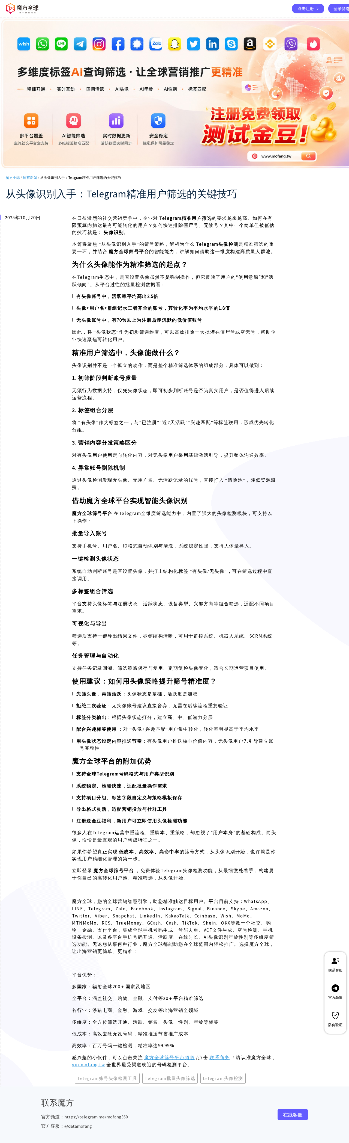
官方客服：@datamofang (66, 1126)
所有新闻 (30, 177)
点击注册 (305, 8)
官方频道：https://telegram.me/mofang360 (84, 1117)
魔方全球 (13, 177)
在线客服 (293, 1114)
